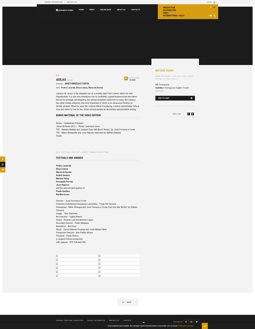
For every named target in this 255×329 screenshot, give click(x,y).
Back (128, 302)
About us (110, 9)
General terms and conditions (69, 320)
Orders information (53, 2)
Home (70, 9)
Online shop (94, 9)
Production (169, 7)
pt (211, 7)
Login (209, 2)
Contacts (124, 9)
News (80, 9)
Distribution (169, 10)
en (214, 7)
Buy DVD (164, 70)
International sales (173, 15)
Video (165, 13)
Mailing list (72, 2)
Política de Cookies (185, 326)
